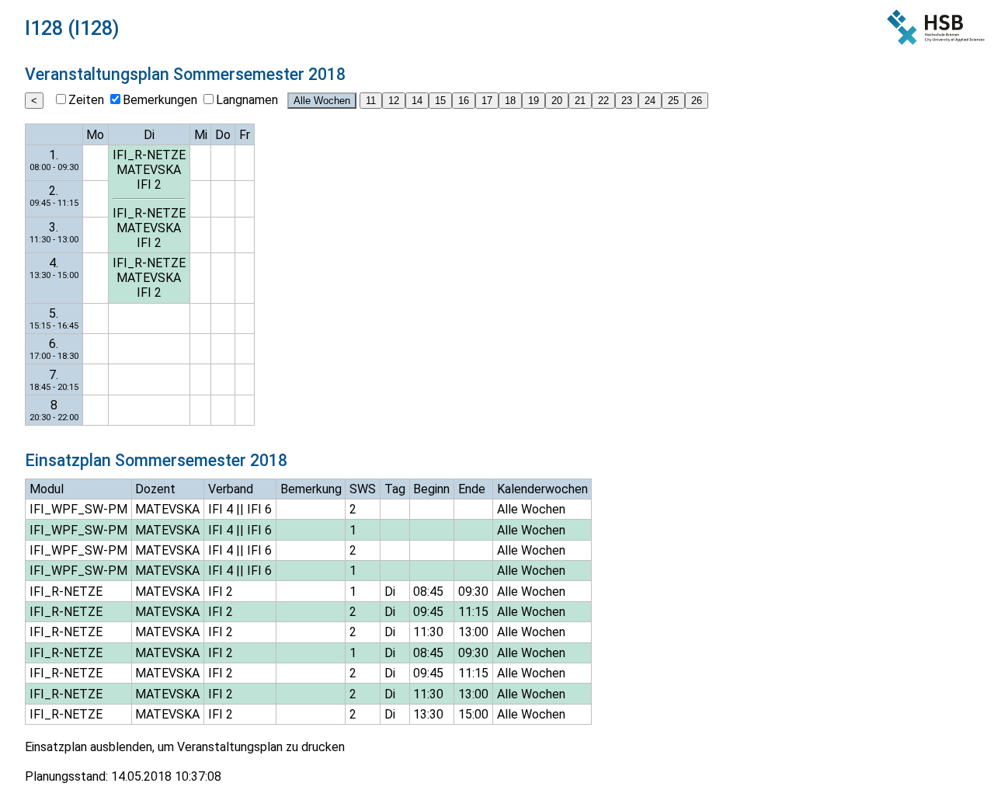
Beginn (431, 489)
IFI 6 (259, 509)
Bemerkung (311, 489)
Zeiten (86, 99)
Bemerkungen (160, 99)
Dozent (155, 489)
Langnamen (247, 99)
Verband (230, 489)
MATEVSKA (148, 169)
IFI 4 (220, 509)
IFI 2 (149, 184)
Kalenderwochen (542, 489)
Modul (47, 489)
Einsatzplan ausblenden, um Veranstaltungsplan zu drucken (185, 747)
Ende (471, 489)
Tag (394, 489)
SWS (362, 489)
